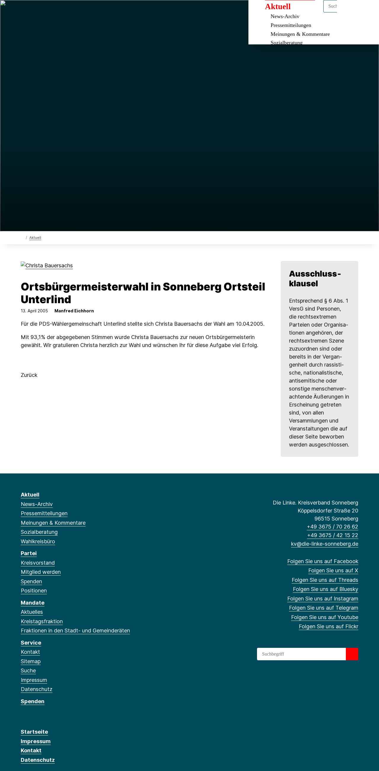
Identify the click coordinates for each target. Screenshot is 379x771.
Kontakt (30, 652)
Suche (28, 670)
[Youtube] (82, 12)
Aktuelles (32, 612)
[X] (33, 12)
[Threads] (43, 12)
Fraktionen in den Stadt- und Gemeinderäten (75, 630)
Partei (29, 553)
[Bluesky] (53, 12)
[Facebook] (24, 12)
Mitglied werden (41, 572)
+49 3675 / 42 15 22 (332, 535)
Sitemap (31, 661)
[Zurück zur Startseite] (22, 237)
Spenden (31, 581)
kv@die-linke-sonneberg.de (324, 544)
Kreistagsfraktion (42, 621)
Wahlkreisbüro (38, 541)
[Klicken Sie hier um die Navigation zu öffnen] (367, 12)
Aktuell (35, 237)
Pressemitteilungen (291, 25)
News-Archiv (37, 504)
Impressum (34, 680)
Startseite (34, 732)
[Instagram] (63, 12)
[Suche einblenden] (349, 12)
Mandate (32, 603)
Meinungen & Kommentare (300, 34)
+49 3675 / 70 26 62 (332, 526)
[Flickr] (92, 12)
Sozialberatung (287, 43)
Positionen (34, 590)
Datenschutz (36, 689)
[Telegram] (72, 12)
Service (31, 643)
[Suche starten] (352, 654)
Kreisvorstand (38, 563)
